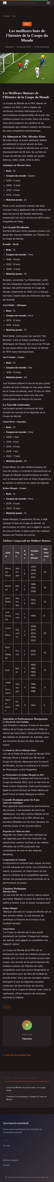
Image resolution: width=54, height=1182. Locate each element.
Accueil (6, 16)
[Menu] (48, 3)
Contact (6, 1165)
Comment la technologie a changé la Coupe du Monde (26, 1097)
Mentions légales (10, 1160)
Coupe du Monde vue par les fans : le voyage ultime (26, 1088)
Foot (14, 16)
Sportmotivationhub (19, 3)
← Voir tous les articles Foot (17, 1055)
